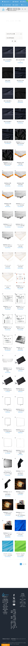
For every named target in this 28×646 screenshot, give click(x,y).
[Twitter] (14, 598)
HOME (22, 593)
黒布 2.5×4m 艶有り (7, 59)
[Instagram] (14, 601)
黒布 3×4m (7, 80)
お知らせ (23, 605)
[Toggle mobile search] (22, 9)
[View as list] (15, 41)
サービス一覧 (23, 603)
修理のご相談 (23, 602)
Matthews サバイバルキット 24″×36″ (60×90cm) (7, 534)
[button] (2, 47)
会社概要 (23, 595)
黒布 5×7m (20, 101)
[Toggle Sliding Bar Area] (27, 1)
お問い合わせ (23, 606)
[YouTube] (14, 604)
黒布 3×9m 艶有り (8, 101)
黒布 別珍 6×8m (7, 142)
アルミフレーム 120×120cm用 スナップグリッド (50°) (7, 472)
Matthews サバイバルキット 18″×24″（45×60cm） (21, 514)
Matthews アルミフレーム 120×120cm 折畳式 (20, 452)
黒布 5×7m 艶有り (8, 121)
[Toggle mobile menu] (25, 9)
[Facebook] (14, 595)
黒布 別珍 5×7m (20, 121)
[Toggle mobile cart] (19, 9)
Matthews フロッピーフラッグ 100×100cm (20, 472)
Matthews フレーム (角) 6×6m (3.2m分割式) (7, 369)
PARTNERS (13, 638)
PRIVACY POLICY (6, 638)
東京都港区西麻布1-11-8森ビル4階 (5, 602)
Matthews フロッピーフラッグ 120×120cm (7, 493)
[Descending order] (21, 34)
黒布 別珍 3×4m (20, 80)
